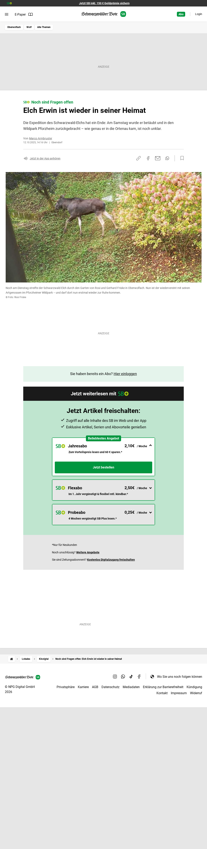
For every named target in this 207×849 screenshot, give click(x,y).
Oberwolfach (14, 27)
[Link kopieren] (138, 158)
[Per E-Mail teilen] (158, 158)
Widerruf (196, 693)
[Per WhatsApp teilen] (167, 158)
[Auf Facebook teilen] (148, 158)
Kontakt (162, 693)
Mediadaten (131, 687)
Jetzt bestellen (103, 467)
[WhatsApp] (123, 676)
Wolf (29, 27)
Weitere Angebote (87, 552)
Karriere (83, 687)
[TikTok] (131, 676)
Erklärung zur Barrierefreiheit (163, 687)
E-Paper (20, 14)
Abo (181, 14)
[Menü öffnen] (6, 14)
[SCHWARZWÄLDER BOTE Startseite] (103, 14)
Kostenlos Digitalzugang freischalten (111, 559)
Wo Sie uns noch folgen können (179, 677)
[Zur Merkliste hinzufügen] (181, 158)
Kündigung (194, 687)
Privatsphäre (66, 687)
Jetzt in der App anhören (45, 158)
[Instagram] (115, 676)
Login (198, 14)
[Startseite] (11, 659)
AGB (95, 687)
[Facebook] (139, 676)
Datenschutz (110, 687)
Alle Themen (44, 27)
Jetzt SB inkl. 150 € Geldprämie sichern (104, 3)
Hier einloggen (125, 374)
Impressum (179, 693)
